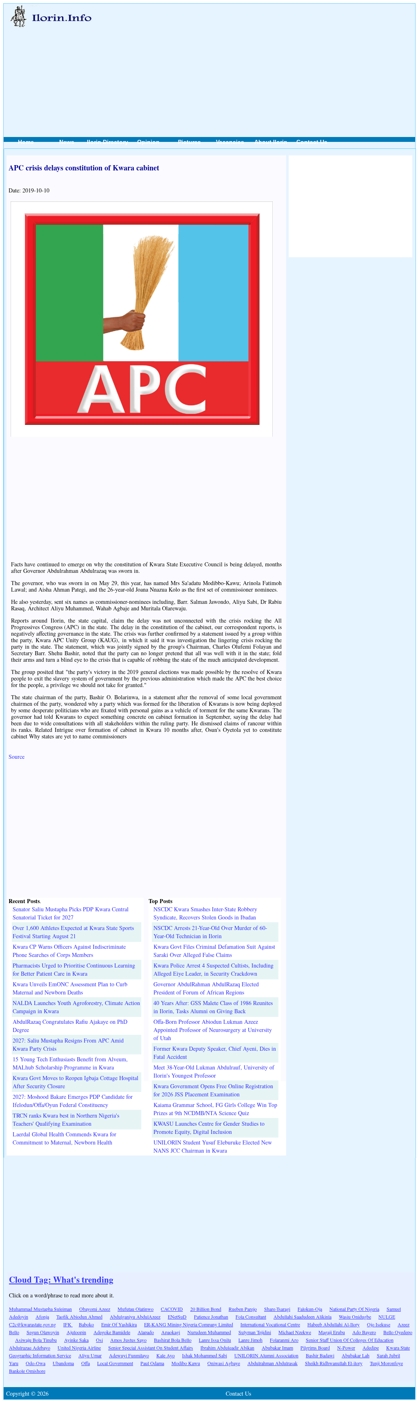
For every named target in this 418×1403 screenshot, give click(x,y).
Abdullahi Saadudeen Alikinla (302, 1316)
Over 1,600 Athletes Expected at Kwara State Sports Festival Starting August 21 (73, 932)
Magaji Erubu (331, 1332)
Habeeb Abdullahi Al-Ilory (333, 1324)
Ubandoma (63, 1363)
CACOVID (172, 1309)
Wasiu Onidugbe (355, 1316)
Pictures (189, 142)
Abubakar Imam (277, 1347)
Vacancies (230, 142)
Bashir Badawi (320, 1355)
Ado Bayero (364, 1332)
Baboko (86, 1324)
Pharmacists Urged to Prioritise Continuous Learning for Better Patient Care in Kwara (74, 969)
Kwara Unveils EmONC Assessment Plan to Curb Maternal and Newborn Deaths (70, 988)
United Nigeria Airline (79, 1347)
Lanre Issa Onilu (215, 1340)
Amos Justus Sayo (128, 1340)
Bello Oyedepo (397, 1332)
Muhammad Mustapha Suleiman (40, 1309)
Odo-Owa (35, 1363)
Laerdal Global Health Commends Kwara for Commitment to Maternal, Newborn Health (64, 1138)
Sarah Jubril (388, 1355)
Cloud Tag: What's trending (61, 1279)
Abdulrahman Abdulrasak (272, 1363)
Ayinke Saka (76, 1340)
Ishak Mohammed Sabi (204, 1355)
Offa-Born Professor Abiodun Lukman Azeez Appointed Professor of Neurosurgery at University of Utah (212, 1030)
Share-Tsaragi (277, 1309)
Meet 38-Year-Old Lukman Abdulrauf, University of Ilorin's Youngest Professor (213, 1071)
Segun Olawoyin (43, 1332)
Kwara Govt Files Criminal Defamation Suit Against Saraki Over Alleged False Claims (214, 951)
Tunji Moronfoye (386, 1363)
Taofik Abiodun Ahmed (79, 1316)
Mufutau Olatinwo (135, 1309)
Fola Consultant (251, 1316)
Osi (99, 1340)
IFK (68, 1324)
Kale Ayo (165, 1355)
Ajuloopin (76, 1332)
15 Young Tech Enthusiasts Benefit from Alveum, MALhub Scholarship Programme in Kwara (70, 1063)
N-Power (346, 1347)
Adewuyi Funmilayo (129, 1355)
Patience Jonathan (211, 1316)
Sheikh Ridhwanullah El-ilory (333, 1363)
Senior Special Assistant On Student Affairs (150, 1347)
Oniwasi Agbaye (223, 1363)
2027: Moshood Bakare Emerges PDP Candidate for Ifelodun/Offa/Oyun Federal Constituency (73, 1101)
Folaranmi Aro (284, 1340)
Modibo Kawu (185, 1363)
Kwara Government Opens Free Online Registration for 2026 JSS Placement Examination (213, 1090)
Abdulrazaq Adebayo (29, 1347)
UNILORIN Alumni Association (266, 1355)
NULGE (386, 1316)
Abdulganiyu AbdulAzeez (135, 1316)
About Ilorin (270, 142)
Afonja (42, 1316)
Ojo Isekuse (378, 1324)
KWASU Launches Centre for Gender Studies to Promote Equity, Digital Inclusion (209, 1128)
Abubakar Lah (355, 1355)
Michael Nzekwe (294, 1332)
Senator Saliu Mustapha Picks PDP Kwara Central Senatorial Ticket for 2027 (71, 913)
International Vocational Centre (270, 1324)
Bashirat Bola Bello (172, 1340)
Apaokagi (170, 1332)
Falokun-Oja (310, 1309)
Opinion (148, 142)
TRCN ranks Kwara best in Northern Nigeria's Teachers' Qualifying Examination (66, 1119)
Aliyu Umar (90, 1355)
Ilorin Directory (107, 142)
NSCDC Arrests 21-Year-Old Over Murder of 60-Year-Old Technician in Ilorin (210, 932)
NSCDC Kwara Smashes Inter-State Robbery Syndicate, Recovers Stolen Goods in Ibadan (205, 913)
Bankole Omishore (27, 1371)
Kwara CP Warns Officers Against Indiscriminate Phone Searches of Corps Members (69, 951)
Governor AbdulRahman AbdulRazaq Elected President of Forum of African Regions (206, 988)
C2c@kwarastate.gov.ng (32, 1324)
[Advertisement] (268, 61)
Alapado (146, 1332)
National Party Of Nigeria (354, 1309)
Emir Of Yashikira (119, 1324)
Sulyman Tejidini (254, 1332)
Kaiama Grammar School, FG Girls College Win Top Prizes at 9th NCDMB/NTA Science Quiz (215, 1109)
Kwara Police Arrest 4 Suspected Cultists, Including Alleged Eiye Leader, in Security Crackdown (213, 969)
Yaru (13, 1363)
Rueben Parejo (243, 1309)
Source (16, 756)
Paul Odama (152, 1363)
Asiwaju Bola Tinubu (36, 1340)
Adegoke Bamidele (111, 1332)
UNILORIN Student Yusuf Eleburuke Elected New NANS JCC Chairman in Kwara (212, 1146)
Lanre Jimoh (250, 1340)
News (66, 142)
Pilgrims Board (315, 1347)
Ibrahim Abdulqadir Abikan (227, 1347)
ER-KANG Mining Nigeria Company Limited (188, 1324)
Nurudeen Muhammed (209, 1332)
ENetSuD (177, 1316)
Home (26, 142)
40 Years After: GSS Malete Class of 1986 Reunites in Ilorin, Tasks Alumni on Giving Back (213, 1007)
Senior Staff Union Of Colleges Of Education (350, 1340)
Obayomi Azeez (94, 1309)
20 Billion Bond (205, 1309)
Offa (85, 1363)
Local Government (115, 1363)
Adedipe (370, 1347)
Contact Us (311, 142)
